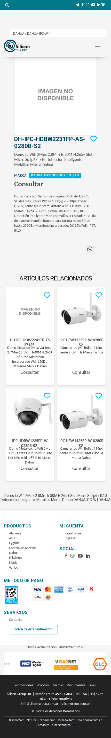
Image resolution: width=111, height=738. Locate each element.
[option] (26, 664)
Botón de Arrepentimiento (33, 629)
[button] (77, 5)
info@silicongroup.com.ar (39, 704)
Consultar (28, 184)
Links (92, 685)
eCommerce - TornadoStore (57, 720)
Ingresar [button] (71, 538)
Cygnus (14, 543)
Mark (13, 563)
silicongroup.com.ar (75, 704)
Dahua (14, 553)
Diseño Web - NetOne (23, 720)
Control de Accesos (22, 548)
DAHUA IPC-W (37, 34)
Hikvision (15, 558)
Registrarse (73, 533)
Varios (13, 568)
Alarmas (15, 533)
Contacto (15, 620)
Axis (12, 538)
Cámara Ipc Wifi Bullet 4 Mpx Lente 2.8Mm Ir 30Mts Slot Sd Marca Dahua (81, 453)
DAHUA (18, 34)
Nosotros (42, 685)
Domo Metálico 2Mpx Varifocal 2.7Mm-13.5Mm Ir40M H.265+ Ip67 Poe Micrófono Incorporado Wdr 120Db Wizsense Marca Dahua (29, 357)
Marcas (58, 685)
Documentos (76, 685)
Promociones (23, 685)
